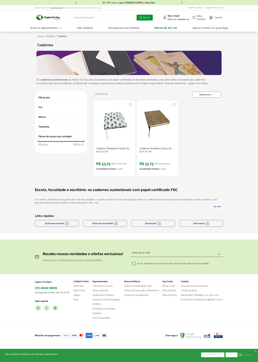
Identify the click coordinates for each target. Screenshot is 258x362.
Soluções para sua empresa (194, 286)
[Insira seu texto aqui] (48, 18)
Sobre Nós (79, 286)
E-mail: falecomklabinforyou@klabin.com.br (202, 299)
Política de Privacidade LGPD (138, 286)
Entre (170, 19)
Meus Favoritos (170, 295)
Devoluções (151, 223)
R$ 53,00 (44, 144)
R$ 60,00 (78, 144)
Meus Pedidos (169, 290)
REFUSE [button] (231, 355)
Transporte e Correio (103, 286)
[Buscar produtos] (145, 18)
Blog (76, 299)
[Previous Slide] (76, 2)
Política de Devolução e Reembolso (141, 290)
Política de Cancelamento (136, 295)
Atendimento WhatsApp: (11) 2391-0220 (200, 295)
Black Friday (79, 290)
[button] (61, 107)
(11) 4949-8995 (46, 288)
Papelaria (50, 36)
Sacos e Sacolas (100, 290)
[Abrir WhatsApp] (250, 354)
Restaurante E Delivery (103, 295)
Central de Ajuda (189, 290)
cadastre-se (183, 19)
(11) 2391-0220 (56, 8)
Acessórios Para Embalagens (106, 299)
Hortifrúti (97, 304)
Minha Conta (169, 286)
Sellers (77, 295)
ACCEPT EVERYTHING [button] (213, 355)
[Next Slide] (182, 2)
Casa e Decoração (101, 318)
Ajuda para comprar (54, 223)
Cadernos (62, 36)
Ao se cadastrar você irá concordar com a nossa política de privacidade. (173, 263)
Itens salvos (199, 223)
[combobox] (111, 17)
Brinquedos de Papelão (104, 309)
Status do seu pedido (102, 223)
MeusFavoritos (201, 17)
